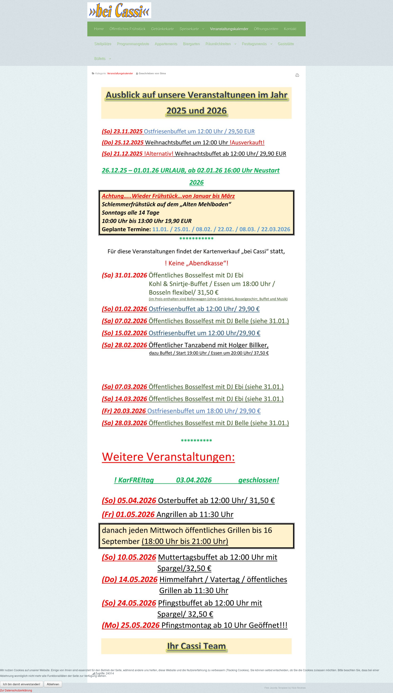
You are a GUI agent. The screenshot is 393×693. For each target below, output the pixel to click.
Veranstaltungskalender (120, 73)
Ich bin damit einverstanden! (21, 684)
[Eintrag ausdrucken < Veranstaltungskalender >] (297, 76)
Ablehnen (53, 684)
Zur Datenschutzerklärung (16, 690)
